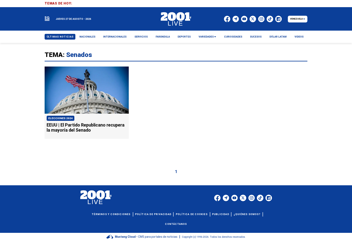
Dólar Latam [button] (278, 36)
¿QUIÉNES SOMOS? (247, 214)
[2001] (176, 19)
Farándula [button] (163, 36)
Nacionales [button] (87, 36)
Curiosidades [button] (233, 36)
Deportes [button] (184, 36)
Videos (299, 36)
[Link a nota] (87, 90)
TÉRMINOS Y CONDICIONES (111, 214)
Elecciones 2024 (60, 118)
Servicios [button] (141, 36)
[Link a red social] (217, 198)
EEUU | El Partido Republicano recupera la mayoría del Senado (85, 127)
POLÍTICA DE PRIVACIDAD (153, 214)
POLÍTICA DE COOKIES (192, 214)
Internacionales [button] (114, 36)
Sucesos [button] (256, 36)
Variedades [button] (206, 36)
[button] (47, 19)
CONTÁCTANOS (176, 224)
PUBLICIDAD (220, 214)
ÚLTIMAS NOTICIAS (60, 36)
